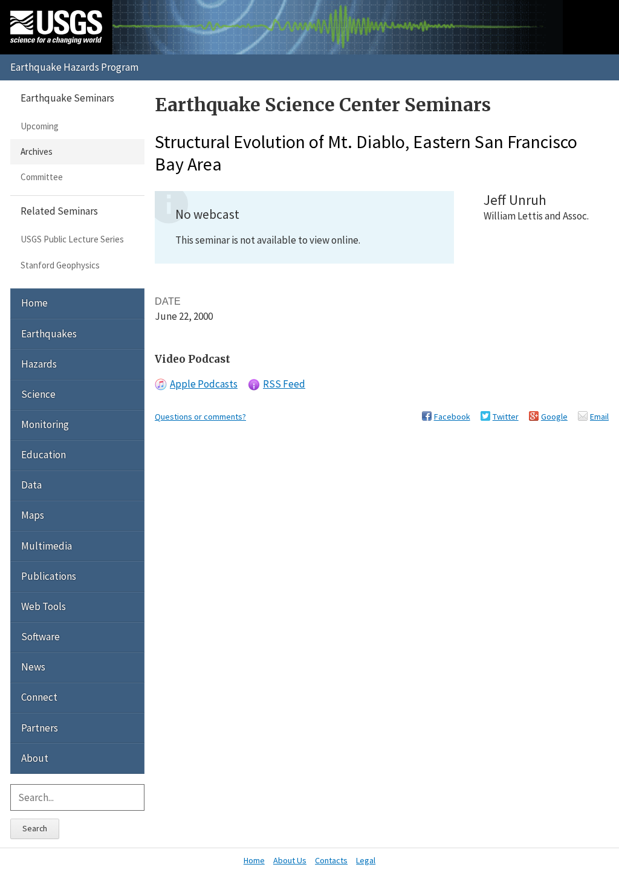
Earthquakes (49, 333)
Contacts (331, 860)
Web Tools (43, 606)
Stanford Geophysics (60, 265)
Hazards (39, 364)
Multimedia (46, 546)
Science (38, 394)
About (34, 758)
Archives (37, 151)
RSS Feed (284, 384)
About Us (289, 860)
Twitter (506, 416)
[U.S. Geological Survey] (56, 27)
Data (31, 485)
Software (40, 636)
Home (34, 303)
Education (43, 454)
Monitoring (45, 424)
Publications (48, 576)
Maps (32, 515)
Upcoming (40, 126)
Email (599, 416)
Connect (39, 697)
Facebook (452, 416)
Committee (42, 177)
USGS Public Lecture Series (72, 239)
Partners (39, 728)
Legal (365, 860)
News (33, 666)
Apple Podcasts (204, 384)
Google (554, 416)
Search (34, 828)
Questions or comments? (200, 416)
